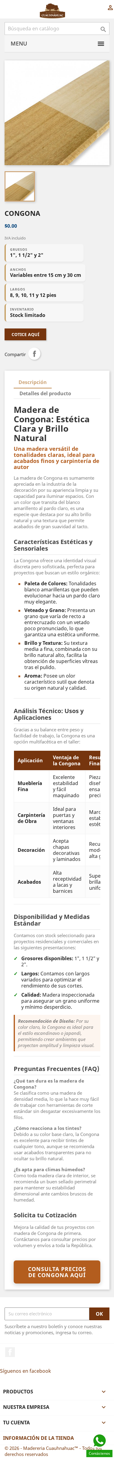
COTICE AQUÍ (25, 334)
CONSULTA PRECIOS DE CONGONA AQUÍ (57, 1272)
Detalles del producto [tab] (45, 393)
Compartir (34, 354)
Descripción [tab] (33, 382)
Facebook (10, 1352)
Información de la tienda (38, 1438)
